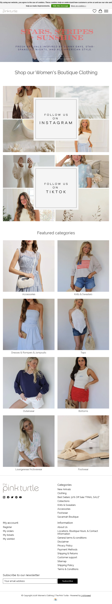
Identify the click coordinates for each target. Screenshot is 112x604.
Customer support (67, 557)
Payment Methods (67, 549)
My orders (8, 531)
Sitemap (61, 561)
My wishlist (9, 539)
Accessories (28, 294)
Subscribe (67, 581)
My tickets (8, 535)
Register (7, 527)
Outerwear (28, 411)
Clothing (61, 493)
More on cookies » (78, 6)
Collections (63, 501)
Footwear (83, 469)
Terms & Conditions (67, 569)
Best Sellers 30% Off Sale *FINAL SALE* (78, 497)
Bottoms (83, 411)
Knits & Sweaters (83, 294)
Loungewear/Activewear (28, 469)
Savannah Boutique (67, 516)
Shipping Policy (65, 565)
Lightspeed (86, 595)
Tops (83, 352)
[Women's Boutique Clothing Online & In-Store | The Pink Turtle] (10, 11)
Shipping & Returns (67, 553)
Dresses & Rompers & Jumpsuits (28, 352)
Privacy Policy (64, 545)
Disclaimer (63, 541)
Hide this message (60, 6)
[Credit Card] (55, 599)
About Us (62, 527)
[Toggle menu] (106, 11)
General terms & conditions (72, 537)
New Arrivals (64, 489)
